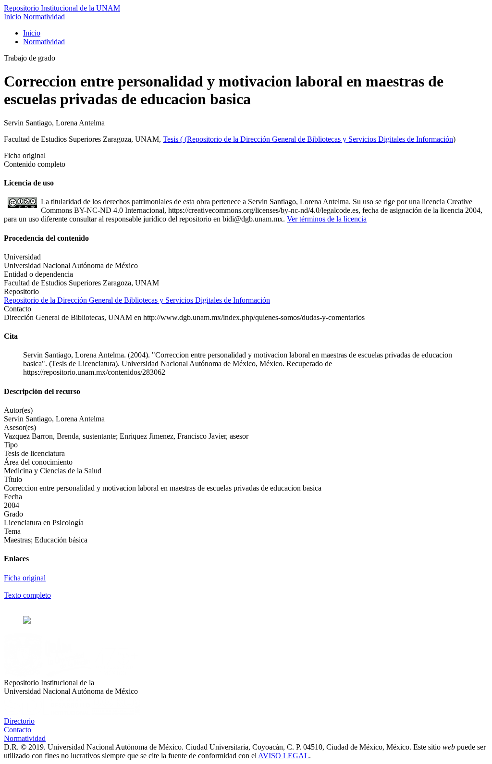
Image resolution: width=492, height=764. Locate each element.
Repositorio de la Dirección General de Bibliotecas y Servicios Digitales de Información (320, 139)
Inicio (12, 16)
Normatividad (44, 16)
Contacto (17, 730)
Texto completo (27, 595)
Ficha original (25, 578)
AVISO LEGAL (283, 756)
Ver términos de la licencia (327, 219)
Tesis (171, 139)
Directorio (19, 721)
